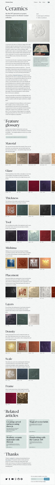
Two (17, 325)
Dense (41, 353)
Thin (18, 216)
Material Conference (17, 75)
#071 (32, 216)
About (43, 2)
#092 (33, 353)
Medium (30, 216)
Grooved (53, 242)
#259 (8, 216)
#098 (44, 192)
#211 (9, 353)
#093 (9, 404)
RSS (45, 481)
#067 (32, 380)
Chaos (6, 298)
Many (29, 325)
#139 (20, 216)
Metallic (53, 192)
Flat (40, 242)
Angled (30, 242)
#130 (10, 192)
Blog (40, 2)
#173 (20, 353)
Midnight (7, 192)
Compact (30, 353)
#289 (21, 380)
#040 (21, 269)
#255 (31, 298)
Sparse (7, 353)
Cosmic (41, 192)
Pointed (18, 242)
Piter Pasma (8, 459)
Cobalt (7, 269)
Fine (6, 216)
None (18, 404)
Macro (30, 380)
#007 (32, 325)
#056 (8, 325)
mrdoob (12, 458)
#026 (9, 242)
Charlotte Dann (9, 2)
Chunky (53, 216)
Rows (29, 298)
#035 (32, 269)
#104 (9, 298)
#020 (32, 242)
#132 (21, 242)
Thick (41, 216)
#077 (20, 325)
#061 (42, 242)
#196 (19, 192)
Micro (6, 380)
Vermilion (18, 269)
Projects (35, 2)
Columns (18, 298)
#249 (31, 192)
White (29, 269)
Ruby (29, 192)
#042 (9, 380)
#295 (20, 404)
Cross (52, 298)
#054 (43, 353)
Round (7, 242)
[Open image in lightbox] (16, 31)
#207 (43, 269)
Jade (17, 192)
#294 (43, 298)
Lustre (41, 269)
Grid (40, 298)
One (6, 325)
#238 (21, 298)
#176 (43, 216)
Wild (52, 353)
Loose (18, 353)
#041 (9, 269)
